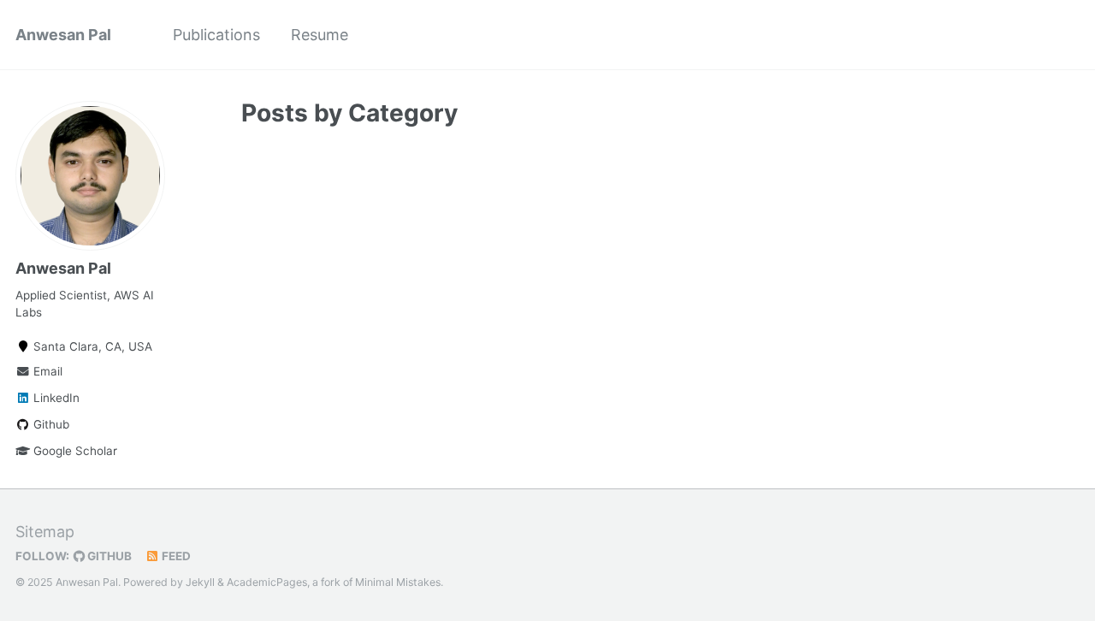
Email (46, 371)
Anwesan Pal (63, 35)
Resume (319, 35)
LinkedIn (55, 398)
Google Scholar (73, 451)
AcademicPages (267, 582)
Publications (216, 35)
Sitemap (44, 532)
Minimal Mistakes (398, 582)
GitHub (108, 556)
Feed (175, 556)
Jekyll (200, 582)
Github (49, 424)
